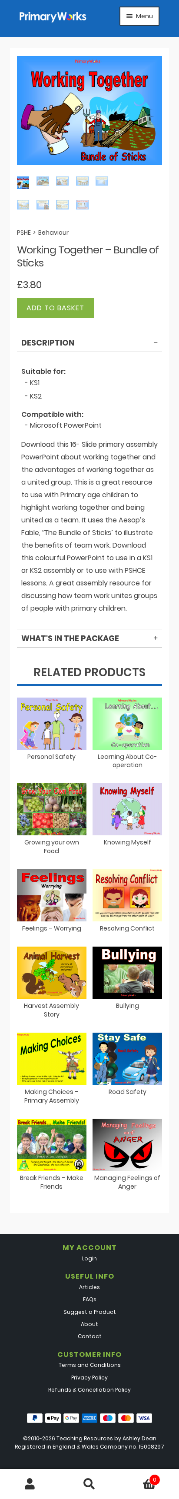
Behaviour (53, 232)
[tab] (89, 344)
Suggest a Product (89, 1312)
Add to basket (55, 308)
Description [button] (47, 342)
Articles (89, 1287)
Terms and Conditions (90, 1365)
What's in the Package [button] (70, 638)
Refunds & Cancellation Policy (89, 1389)
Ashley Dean (139, 1438)
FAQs (89, 1299)
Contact (90, 1336)
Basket (138, 1476)
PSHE (24, 232)
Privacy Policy (89, 1377)
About (89, 1324)
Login (89, 1258)
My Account (30, 1484)
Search (89, 1484)
